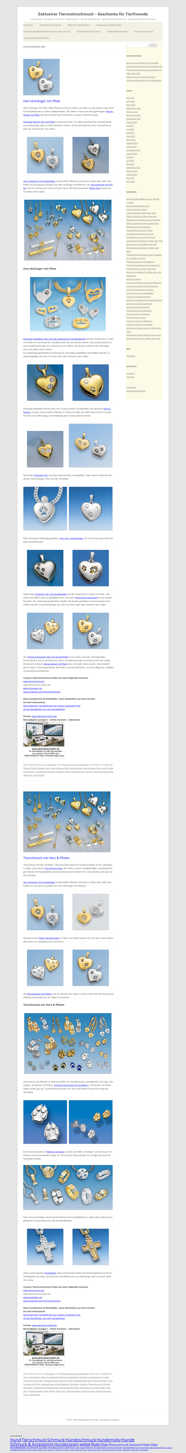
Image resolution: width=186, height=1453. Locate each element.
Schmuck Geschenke (34, 1450)
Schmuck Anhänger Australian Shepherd (143, 282)
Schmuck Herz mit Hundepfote (75, 764)
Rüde (95, 1444)
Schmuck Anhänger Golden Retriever (142, 286)
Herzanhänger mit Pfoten (39, 994)
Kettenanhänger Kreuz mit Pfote (58, 1380)
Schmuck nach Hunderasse (138, 314)
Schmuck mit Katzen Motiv (138, 307)
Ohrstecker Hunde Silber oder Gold (141, 244)
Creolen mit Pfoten (62, 1450)
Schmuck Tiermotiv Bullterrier (139, 321)
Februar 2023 (132, 143)
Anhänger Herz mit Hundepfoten (51, 594)
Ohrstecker (28, 1387)
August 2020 (131, 174)
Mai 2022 (130, 164)
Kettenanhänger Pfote (82, 1380)
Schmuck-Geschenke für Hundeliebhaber (144, 80)
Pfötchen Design (35, 1391)
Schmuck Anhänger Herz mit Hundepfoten (48, 657)
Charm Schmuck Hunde (136, 209)
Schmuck (89, 771)
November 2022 (133, 150)
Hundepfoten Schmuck (45, 771)
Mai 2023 (130, 132)
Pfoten (52, 1391)
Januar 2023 (131, 146)
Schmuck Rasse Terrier (136, 317)
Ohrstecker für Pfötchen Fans (46, 1387)
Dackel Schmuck (81, 1450)
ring (77, 1447)
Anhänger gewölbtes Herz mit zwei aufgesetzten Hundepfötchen (54, 339)
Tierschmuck (38, 775)
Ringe (119, 1447)
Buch (170, 1447)
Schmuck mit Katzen (143, 31)
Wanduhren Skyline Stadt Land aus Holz (143, 335)
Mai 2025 (130, 98)
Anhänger (40, 768)
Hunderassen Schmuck (50, 25)
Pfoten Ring (95, 188)
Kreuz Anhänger (100, 1380)
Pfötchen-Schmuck (55, 1151)
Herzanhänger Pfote (91, 768)
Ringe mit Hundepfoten (78, 25)
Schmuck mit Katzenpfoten (36, 38)
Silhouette (135, 1450)
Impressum (131, 387)
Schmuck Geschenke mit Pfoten (140, 289)
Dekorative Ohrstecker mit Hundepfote (143, 220)
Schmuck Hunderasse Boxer (138, 296)
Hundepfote (50, 1273)
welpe (85, 1444)
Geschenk (135, 1444)
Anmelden (130, 356)
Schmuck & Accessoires (103, 771)
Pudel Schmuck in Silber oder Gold (141, 268)
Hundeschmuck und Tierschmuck (140, 237)
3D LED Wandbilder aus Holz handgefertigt (44, 709)
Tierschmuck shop (53, 868)
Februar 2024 (132, 111)
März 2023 (130, 139)
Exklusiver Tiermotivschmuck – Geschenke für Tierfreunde (93, 14)
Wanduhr (50, 1450)
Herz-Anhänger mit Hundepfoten (39, 181)
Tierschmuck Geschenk (86, 597)
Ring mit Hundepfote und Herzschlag (142, 63)
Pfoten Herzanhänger (49, 938)
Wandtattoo (144, 1450)
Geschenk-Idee (147, 1447)
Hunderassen (66, 1444)
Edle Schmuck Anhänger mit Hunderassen (144, 66)
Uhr (44, 1450)
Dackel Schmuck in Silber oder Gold (141, 216)
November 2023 (133, 115)
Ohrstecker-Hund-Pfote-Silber (93, 1387)
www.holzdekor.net (32, 688)
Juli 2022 (129, 157)
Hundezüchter (56, 1447)
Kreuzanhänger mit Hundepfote (55, 1384)
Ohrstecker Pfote (108, 1450)
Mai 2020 (130, 178)
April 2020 (130, 181)
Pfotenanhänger (74, 1391)
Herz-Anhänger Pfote (60, 768)
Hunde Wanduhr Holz (117, 31)
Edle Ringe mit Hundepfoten (138, 227)
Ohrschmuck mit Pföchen (99, 1384)
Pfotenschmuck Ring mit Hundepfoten (143, 265)
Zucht (137, 1447)
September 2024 (133, 108)
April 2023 (130, 136)
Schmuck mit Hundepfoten (108, 25)
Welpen (89, 1447)
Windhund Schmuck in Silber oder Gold (143, 338)
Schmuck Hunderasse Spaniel (139, 303)
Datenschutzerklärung (136, 391)
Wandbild (14, 1450)
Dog (165, 1447)
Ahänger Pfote (29, 768)
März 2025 (130, 104)
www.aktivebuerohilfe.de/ (44, 716)
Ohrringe (83, 1384)
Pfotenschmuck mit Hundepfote (74, 1373)
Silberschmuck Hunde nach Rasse (140, 77)
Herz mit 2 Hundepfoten (71, 538)
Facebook (130, 373)
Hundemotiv (28, 771)
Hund (103, 768)
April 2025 (130, 101)
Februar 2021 (132, 171)
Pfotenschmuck (77, 771)
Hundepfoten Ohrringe (56, 1377)
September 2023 (133, 118)
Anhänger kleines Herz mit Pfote (39, 122)
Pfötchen (60, 771)
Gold (67, 1447)
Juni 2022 (130, 160)
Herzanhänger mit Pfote (55, 664)
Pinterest (130, 377)
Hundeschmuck (95, 1377)
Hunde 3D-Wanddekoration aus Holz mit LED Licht (46, 31)
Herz (48, 768)
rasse (82, 1447)
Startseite (28, 25)
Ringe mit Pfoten (133, 279)
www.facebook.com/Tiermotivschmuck (41, 691)
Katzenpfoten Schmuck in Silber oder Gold (144, 241)
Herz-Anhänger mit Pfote (41, 101)
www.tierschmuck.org (33, 681)
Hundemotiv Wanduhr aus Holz (140, 234)
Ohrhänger (74, 1384)
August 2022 (131, 153)
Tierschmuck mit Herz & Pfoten (46, 858)
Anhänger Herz (41, 475)
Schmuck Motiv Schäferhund (138, 310)
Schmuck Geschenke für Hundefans (71, 1085)
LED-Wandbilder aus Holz (89, 31)
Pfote (67, 771)
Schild (72, 1450)
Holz (72, 1447)
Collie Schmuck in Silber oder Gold (141, 213)
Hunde (110, 768)
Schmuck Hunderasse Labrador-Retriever (144, 300)
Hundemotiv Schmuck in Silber (139, 230)
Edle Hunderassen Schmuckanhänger (142, 223)
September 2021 (133, 167)
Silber (154, 1444)
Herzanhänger (76, 768)
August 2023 (131, 122)
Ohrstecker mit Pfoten (69, 1387)
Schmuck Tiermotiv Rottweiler (139, 324)
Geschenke (126, 1450)
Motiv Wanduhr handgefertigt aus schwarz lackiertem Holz (52, 705)
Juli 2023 (129, 125)
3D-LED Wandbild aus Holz (137, 206)
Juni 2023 (130, 129)
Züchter (43, 1447)
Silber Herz (28, 775)
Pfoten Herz (61, 1391)
